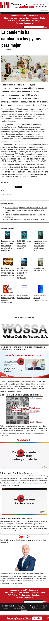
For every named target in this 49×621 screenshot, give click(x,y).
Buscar (45, 27)
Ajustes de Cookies (20, 608)
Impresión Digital (38, 18)
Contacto (24, 610)
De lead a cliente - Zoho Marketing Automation (16, 473)
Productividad (24, 20)
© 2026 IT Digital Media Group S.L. (13, 606)
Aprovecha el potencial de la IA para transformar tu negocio (40, 297)
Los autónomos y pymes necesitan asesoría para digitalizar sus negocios (26, 219)
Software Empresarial (24, 23)
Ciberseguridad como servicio (16, 18)
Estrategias (36, 20)
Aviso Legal (34, 606)
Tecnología (8, 194)
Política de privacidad (39, 608)
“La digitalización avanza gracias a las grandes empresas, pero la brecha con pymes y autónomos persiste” (22, 347)
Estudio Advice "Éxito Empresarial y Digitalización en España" (21, 394)
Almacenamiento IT (18, 16)
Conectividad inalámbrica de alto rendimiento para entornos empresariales (22, 273)
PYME (2, 194)
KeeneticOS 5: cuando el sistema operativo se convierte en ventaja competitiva (23, 541)
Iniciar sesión (44, 10)
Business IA (34, 16)
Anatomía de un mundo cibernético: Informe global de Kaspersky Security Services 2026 (40, 245)
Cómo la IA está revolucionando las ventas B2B (16, 518)
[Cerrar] (48, 618)
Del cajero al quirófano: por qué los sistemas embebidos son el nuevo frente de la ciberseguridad (7, 245)
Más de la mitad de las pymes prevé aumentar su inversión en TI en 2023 (26, 208)
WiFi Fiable (12, 20)
